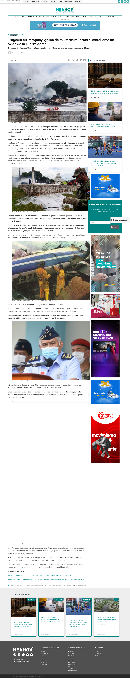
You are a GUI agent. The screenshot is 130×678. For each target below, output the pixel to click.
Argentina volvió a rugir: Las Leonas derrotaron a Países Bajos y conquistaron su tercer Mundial (104, 163)
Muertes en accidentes (63, 585)
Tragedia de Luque (80, 585)
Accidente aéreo (20, 585)
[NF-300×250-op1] (105, 317)
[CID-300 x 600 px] (105, 377)
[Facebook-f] (127, 1)
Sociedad (20, 35)
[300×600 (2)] (105, 291)
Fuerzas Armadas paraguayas (34, 585)
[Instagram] (119, 1)
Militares (45, 585)
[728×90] (65, 29)
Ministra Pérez (53, 585)
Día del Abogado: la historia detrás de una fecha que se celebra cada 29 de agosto (23, 624)
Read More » (17, 629)
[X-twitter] (122, 1)
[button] (69, 60)
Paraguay (13, 35)
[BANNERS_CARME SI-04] (105, 463)
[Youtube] (125, 1)
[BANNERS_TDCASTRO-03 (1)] (105, 197)
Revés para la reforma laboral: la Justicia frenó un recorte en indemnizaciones (50, 620)
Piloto (72, 585)
